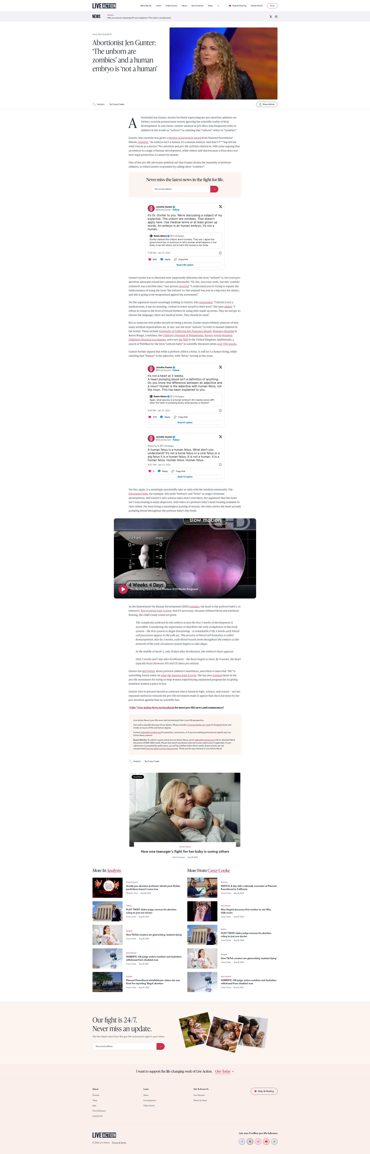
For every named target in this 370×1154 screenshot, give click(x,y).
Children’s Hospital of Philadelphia (183, 335)
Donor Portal (256, 5)
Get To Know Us (201, 1089)
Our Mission (199, 1095)
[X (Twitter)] (270, 16)
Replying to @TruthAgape (161, 445)
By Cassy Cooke (117, 104)
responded (205, 302)
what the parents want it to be (178, 675)
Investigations (149, 1100)
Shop (210, 5)
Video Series (171, 5)
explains (194, 606)
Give (272, 5)
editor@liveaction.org (151, 732)
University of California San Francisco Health (185, 331)
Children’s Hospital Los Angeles (147, 339)
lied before (148, 671)
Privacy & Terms (119, 1142)
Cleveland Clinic (138, 493)
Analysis (100, 104)
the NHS (183, 339)
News (184, 5)
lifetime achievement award (184, 138)
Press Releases (99, 1111)
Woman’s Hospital (223, 331)
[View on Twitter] (220, 208)
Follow (176, 209)
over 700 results (226, 344)
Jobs (94, 1105)
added (228, 306)
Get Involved (197, 5)
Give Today (222, 1071)
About (95, 1089)
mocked (217, 675)
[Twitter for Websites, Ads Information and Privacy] (220, 252)
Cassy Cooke (219, 870)
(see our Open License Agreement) (162, 748)
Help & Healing (239, 5)
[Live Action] (104, 6)
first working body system (156, 610)
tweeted (143, 142)
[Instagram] (276, 16)
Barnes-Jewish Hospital (218, 335)
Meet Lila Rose (200, 1100)
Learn (158, 5)
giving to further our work (198, 725)
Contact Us (97, 1116)
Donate (95, 1095)
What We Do (145, 5)
